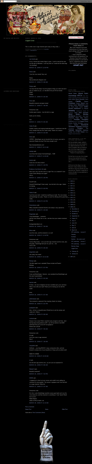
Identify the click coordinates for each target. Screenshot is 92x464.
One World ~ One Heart (82, 116)
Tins (87, 128)
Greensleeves (33, 205)
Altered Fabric (83, 93)
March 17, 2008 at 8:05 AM (38, 122)
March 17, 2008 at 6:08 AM (38, 82)
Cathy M (31, 126)
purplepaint (32, 307)
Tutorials (71, 130)
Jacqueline (32, 345)
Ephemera (81, 105)
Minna (31, 230)
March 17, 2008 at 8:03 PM (38, 188)
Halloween (77, 108)
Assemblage (72, 95)
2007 (71, 256)
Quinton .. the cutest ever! (78, 239)
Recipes (70, 123)
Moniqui (31, 261)
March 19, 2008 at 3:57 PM (38, 267)
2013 (71, 195)
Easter (75, 105)
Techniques (85, 126)
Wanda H (31, 369)
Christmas (71, 103)
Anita (30, 136)
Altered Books (72, 93)
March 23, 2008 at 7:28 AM (38, 341)
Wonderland (77, 133)
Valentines (85, 130)
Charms (86, 101)
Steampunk (84, 125)
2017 (71, 185)
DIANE (31, 378)
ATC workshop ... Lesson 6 (78, 243)
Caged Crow (74, 248)
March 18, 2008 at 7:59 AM (38, 226)
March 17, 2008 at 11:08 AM (38, 156)
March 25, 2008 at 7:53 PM (38, 374)
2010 (71, 202)
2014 (71, 193)
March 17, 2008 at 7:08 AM (38, 105)
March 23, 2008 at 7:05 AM (38, 329)
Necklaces (71, 116)
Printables (85, 119)
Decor (83, 103)
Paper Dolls (79, 117)
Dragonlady (32, 214)
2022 (71, 183)
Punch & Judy (77, 121)
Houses (86, 108)
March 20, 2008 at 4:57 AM (38, 294)
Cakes (86, 99)
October (74, 213)
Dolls (87, 103)
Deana (31, 71)
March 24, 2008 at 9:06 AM (38, 365)
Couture (78, 103)
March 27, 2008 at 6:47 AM (38, 386)
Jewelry (71, 110)
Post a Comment (29, 406)
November (74, 211)
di (29, 360)
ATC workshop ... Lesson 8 (78, 232)
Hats (82, 108)
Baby (84, 95)
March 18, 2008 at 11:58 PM (38, 235)
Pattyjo (31, 86)
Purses (86, 121)
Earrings (70, 105)
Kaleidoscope (79, 110)
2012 (71, 197)
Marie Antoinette (83, 112)
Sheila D (31, 192)
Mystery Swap (75, 246)
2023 (71, 181)
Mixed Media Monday (78, 114)
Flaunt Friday (74, 106)
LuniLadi (31, 318)
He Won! (73, 236)
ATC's (79, 95)
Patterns (86, 117)
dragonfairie (32, 252)
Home (46, 409)
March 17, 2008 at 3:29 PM (38, 165)
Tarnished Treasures (75, 126)
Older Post (65, 409)
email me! (78, 65)
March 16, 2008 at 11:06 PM (38, 67)
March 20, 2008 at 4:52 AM (38, 278)
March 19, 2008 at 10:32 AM (39, 257)
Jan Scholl (32, 59)
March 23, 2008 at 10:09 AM (39, 356)
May (73, 225)
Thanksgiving (71, 128)
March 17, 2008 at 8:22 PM (38, 201)
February (74, 251)
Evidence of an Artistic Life (36, 169)
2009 (71, 204)
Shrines (76, 125)
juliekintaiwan (32, 298)
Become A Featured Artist (82, 97)
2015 (71, 190)
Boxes (77, 99)
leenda (31, 160)
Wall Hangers (81, 132)
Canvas (70, 101)
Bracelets (82, 99)
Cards (78, 101)
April (73, 227)
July (73, 220)
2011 (71, 200)
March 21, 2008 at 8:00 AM (38, 314)
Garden (81, 106)
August (74, 218)
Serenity (73, 234)
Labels (75, 112)
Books (70, 99)
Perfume (70, 119)
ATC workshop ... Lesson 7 (78, 241)
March (73, 230)
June (73, 223)
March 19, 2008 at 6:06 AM (38, 248)
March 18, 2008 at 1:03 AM (38, 210)
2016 (71, 188)
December (74, 209)
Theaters (80, 128)
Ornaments (33, 50)
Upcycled (78, 130)
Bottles (73, 99)
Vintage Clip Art (72, 131)
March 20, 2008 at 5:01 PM (38, 303)
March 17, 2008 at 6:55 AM (38, 96)
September (75, 216)
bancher (31, 282)
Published (70, 121)
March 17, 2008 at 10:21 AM (39, 147)
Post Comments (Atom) (39, 412)
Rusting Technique (78, 123)
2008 (71, 207)
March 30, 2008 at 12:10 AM (39, 403)
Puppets (82, 121)
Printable (77, 119)
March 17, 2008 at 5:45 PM (38, 177)
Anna (30, 100)
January (74, 253)
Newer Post (28, 409)
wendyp (31, 151)
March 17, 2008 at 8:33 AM (38, 132)
